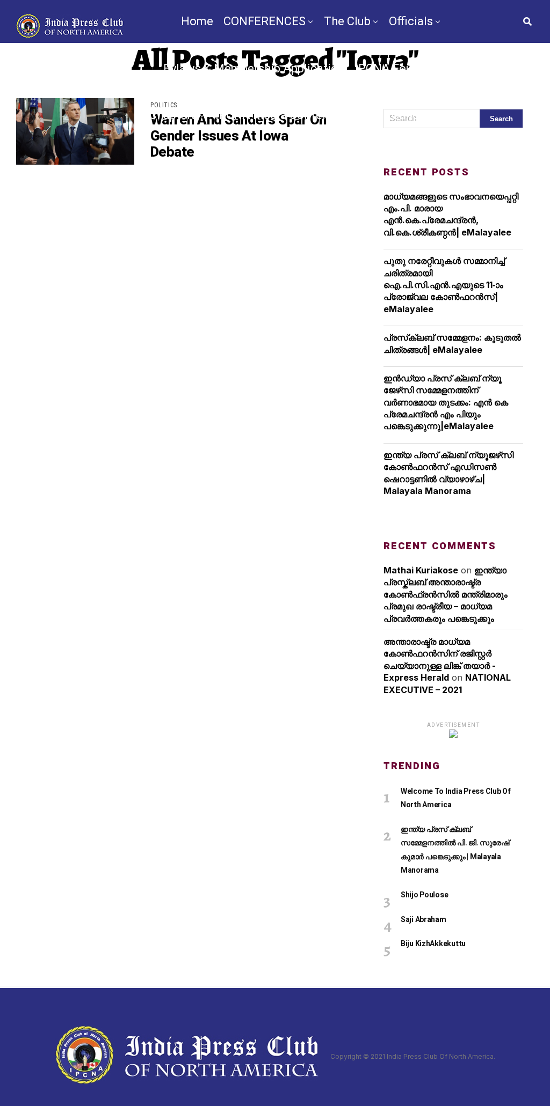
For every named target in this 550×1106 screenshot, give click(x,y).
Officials (411, 21)
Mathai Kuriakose (420, 570)
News (204, 162)
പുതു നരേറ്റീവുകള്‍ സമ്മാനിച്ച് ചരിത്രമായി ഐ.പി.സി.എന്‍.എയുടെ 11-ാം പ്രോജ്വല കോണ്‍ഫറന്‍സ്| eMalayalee (444, 284)
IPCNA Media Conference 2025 (298, 115)
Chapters (173, 115)
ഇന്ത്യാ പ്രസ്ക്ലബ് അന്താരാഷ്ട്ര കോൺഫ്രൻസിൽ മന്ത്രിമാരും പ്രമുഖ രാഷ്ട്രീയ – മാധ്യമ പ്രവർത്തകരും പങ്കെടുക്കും (445, 594)
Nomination (335, 162)
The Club (347, 21)
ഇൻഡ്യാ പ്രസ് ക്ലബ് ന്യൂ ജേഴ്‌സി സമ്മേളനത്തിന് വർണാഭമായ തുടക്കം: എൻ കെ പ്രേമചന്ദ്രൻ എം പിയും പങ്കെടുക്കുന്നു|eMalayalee (445, 402)
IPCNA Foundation (404, 68)
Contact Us (407, 162)
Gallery (410, 115)
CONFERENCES (264, 21)
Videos (457, 115)
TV (236, 162)
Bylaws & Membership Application (254, 68)
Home (197, 21)
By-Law (274, 162)
